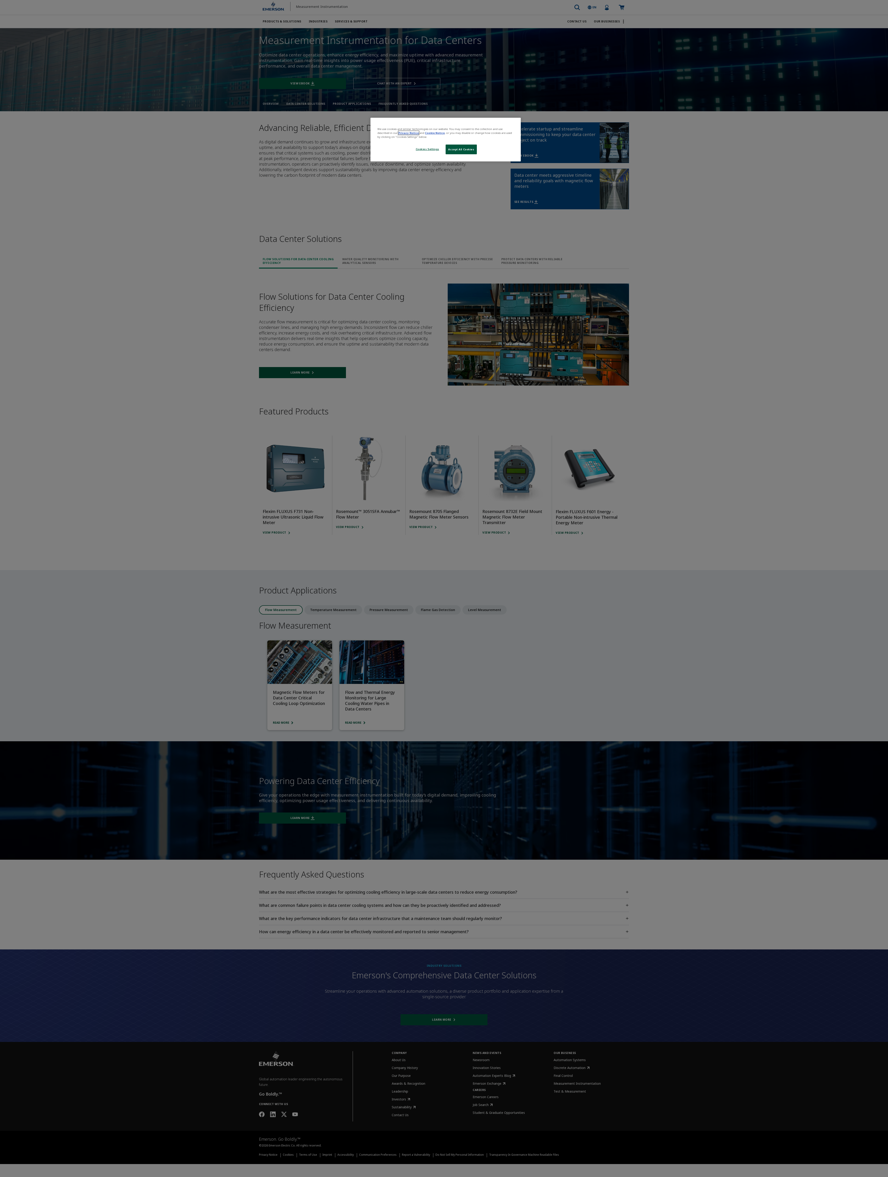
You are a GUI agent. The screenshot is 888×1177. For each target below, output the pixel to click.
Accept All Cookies (461, 149)
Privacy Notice (408, 133)
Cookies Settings (427, 149)
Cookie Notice (435, 133)
